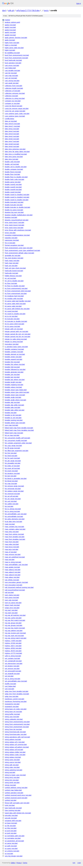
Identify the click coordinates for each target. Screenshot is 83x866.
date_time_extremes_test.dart (15, 149)
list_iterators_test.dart (12, 473)
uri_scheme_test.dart (12, 851)
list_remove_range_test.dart (14, 486)
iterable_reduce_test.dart (13, 387)
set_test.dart (9, 676)
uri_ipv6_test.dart (11, 833)
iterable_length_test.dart (13, 382)
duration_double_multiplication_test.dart (19, 215)
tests (46, 10)
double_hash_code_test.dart (14, 179)
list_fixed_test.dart (11, 456)
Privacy (18, 863)
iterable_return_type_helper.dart (16, 390)
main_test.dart (10, 524)
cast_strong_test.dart (12, 81)
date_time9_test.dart (12, 146)
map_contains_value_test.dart (15, 529)
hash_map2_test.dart (12, 260)
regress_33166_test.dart (13, 643)
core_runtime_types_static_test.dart (17, 113)
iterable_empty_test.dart (13, 357)
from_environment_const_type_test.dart (19, 248)
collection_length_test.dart (14, 88)
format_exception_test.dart (14, 245)
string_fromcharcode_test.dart (15, 732)
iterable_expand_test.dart (13, 359)
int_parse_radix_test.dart (13, 306)
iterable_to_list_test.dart (13, 415)
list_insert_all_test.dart (12, 468)
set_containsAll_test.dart (13, 661)
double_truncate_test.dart (14, 205)
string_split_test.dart (12, 765)
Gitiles (13, 863)
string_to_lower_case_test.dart (15, 775)
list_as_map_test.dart (12, 435)
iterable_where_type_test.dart (15, 423)
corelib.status (9, 119)
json (79, 863)
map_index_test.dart (12, 544)
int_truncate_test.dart (12, 319)
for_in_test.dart (10, 243)
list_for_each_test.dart (12, 458)
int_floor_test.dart (11, 283)
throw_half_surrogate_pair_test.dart (17, 803)
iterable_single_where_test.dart (15, 400)
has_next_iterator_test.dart (14, 258)
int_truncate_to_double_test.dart (16, 321)
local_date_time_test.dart (13, 521)
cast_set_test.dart (11, 78)
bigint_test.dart (10, 50)
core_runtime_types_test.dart (15, 116)
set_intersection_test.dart (13, 663)
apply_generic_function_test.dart (16, 37)
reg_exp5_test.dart (11, 613)
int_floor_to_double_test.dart (15, 286)
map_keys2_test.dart (12, 547)
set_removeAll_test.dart (13, 671)
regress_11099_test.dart (13, 641)
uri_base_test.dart (11, 823)
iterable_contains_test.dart (14, 352)
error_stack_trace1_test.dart (14, 222)
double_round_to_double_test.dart (16, 200)
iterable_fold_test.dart (12, 367)
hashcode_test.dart (11, 273)
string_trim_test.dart (12, 780)
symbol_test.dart (10, 800)
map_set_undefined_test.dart (15, 557)
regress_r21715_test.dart (13, 653)
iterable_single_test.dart (13, 397)
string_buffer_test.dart (12, 714)
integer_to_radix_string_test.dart (16, 339)
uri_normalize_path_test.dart (14, 836)
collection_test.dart (11, 96)
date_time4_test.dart (12, 134)
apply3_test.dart (10, 27)
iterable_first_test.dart (12, 362)
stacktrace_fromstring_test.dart (16, 701)
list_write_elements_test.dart (15, 519)
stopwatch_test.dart (12, 706)
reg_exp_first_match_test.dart (15, 620)
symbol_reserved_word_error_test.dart (18, 795)
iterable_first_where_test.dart (15, 364)
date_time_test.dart (11, 159)
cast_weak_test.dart (12, 83)
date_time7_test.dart (12, 141)
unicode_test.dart (11, 818)
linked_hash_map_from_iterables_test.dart (19, 430)
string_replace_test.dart (13, 757)
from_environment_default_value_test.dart (19, 253)
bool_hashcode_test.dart (13, 60)
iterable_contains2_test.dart (14, 349)
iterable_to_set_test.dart (13, 418)
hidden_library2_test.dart (13, 276)
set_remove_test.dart (12, 668)
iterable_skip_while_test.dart (14, 405)
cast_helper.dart (10, 68)
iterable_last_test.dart (12, 377)
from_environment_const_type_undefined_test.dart (22, 250)
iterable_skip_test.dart (12, 402)
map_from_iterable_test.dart (14, 537)
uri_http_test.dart (11, 828)
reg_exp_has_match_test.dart (15, 628)
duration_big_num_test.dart (14, 212)
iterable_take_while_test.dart (14, 410)
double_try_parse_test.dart (14, 210)
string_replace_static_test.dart (15, 755)
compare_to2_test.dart (13, 101)
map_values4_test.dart (12, 575)
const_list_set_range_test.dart (15, 111)
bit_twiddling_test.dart (12, 53)
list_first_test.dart (11, 453)
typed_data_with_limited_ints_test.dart (18, 813)
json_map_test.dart (11, 425)
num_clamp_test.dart (12, 595)
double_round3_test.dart (13, 187)
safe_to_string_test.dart (13, 656)
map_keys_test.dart (11, 549)
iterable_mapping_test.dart (14, 385)
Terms (25, 863)
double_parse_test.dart (13, 182)
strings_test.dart (10, 785)
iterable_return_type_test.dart (15, 395)
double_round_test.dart (13, 192)
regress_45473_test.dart (13, 651)
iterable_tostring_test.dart (14, 420)
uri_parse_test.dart (11, 843)
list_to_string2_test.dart (13, 509)
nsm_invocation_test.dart (13, 585)
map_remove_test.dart (13, 554)
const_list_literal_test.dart (13, 106)
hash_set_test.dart (11, 266)
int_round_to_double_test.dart (15, 314)
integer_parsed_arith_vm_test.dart (16, 331)
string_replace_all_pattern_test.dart (17, 747)
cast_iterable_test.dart (12, 70)
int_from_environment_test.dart (16, 293)
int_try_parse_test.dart (12, 326)
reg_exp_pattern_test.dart (13, 630)
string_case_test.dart (12, 717)
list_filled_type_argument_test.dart (16, 451)
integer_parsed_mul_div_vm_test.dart (17, 336)
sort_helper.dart (10, 686)
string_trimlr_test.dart (12, 782)
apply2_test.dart (10, 25)
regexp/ (7, 20)
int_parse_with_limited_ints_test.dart (17, 309)
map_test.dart (9, 559)
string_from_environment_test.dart (17, 727)
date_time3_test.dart (12, 131)
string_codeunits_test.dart (14, 719)
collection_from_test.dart (13, 86)
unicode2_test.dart (11, 815)
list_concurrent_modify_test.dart (16, 440)
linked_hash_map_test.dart (14, 433)
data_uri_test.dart (11, 121)
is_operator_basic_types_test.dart (16, 347)
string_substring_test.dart (13, 770)
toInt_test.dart (10, 805)
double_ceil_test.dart (12, 164)
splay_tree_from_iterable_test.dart (16, 691)
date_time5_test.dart (12, 136)
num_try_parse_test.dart (13, 603)
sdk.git (11, 10)
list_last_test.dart (10, 476)
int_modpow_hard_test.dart (14, 296)
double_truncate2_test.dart (14, 202)
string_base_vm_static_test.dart (15, 709)
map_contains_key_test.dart (14, 526)
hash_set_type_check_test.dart (15, 268)
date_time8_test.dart (12, 144)
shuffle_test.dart (10, 684)
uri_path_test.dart (11, 846)
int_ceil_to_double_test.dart (14, 281)
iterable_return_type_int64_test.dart (17, 392)
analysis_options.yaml (12, 22)
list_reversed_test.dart (12, 494)
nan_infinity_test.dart (12, 580)
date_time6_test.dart (12, 139)
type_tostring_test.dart (12, 810)
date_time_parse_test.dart (14, 157)
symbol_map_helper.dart (13, 790)
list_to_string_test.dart (12, 511)
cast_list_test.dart (11, 73)
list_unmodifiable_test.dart (14, 516)
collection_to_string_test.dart (15, 98)
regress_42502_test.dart (13, 648)
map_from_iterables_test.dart (15, 539)
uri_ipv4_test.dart (11, 831)
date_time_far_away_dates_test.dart (17, 151)
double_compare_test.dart (14, 169)
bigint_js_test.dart (11, 45)
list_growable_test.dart (12, 463)
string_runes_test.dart (12, 760)
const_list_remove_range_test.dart (17, 108)
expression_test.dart (12, 240)
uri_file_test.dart (10, 826)
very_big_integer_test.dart (13, 856)
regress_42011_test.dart (13, 646)
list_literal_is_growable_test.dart (16, 478)
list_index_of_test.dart (12, 466)
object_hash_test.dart (12, 605)
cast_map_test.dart (11, 75)
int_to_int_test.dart (11, 316)
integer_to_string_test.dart (14, 342)
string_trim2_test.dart (12, 777)
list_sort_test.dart (11, 501)
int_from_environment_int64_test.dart (18, 291)
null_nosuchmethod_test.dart (15, 590)
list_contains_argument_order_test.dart (18, 443)
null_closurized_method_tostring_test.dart (19, 587)
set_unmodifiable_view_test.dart (16, 681)
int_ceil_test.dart (10, 278)
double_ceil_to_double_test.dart (16, 167)
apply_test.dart (10, 40)
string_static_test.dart (12, 767)
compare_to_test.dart (12, 103)
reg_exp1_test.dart (11, 610)
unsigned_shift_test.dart (13, 821)
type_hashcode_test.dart (13, 808)
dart (4, 10)
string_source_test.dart (13, 762)
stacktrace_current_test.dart (14, 699)
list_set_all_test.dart (11, 496)
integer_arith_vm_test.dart (14, 329)
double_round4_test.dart (13, 189)
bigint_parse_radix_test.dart (14, 48)
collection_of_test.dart (12, 91)
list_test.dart (9, 506)
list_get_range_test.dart (13, 461)
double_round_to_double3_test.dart (17, 197)
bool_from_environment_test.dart (16, 58)
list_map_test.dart (11, 483)
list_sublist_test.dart (11, 504)
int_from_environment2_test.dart (16, 288)
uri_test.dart (9, 853)
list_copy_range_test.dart (13, 445)
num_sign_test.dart (11, 600)
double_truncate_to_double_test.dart (17, 207)
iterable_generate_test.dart (14, 372)
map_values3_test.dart (12, 572)
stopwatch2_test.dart (12, 704)
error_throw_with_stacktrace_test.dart (18, 230)
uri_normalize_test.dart (13, 838)
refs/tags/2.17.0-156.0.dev (28, 10)
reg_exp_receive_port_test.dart (15, 633)
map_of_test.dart (11, 552)
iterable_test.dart (11, 413)
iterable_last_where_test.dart (15, 379)
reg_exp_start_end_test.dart (14, 636)
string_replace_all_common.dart (16, 744)
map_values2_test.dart (12, 570)
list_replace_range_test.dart (14, 491)
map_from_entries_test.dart (14, 534)
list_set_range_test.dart (13, 499)
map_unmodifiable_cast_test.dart (16, 564)
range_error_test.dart (12, 608)
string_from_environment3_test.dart (17, 724)
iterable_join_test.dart (12, 374)
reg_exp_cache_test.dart (13, 618)
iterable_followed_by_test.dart (15, 369)
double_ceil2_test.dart (12, 162)
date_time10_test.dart (12, 124)
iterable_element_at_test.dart (15, 354)
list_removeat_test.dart (13, 489)
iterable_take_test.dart (12, 407)
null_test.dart (9, 592)
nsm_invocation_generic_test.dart (16, 582)
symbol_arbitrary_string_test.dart (16, 787)
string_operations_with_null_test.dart (17, 737)
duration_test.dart (11, 217)
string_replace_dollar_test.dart (15, 752)
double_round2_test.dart (13, 184)
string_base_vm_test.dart (13, 711)
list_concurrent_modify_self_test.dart (17, 438)
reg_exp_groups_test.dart (13, 625)
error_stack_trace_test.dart (14, 228)
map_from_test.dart (12, 542)
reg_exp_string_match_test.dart (15, 638)
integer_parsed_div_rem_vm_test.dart (17, 334)
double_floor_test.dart (12, 174)
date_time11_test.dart (12, 126)
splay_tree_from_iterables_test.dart (17, 694)
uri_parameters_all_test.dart (14, 841)
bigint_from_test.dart (12, 43)
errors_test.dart (10, 233)
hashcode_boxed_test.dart (14, 271)
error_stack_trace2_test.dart (14, 225)
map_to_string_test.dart (13, 562)
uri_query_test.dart (11, 848)
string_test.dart (10, 772)
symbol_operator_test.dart (14, 793)
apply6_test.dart (10, 35)
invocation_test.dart (12, 344)
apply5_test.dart (10, 32)
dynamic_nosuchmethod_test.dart (16, 220)
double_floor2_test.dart (13, 172)
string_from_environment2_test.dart (17, 722)
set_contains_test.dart (12, 658)
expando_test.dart (11, 238)
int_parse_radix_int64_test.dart (15, 304)
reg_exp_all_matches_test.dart (15, 615)
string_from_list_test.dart (13, 729)
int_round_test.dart (11, 311)
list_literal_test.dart (11, 481)
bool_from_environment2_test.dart (17, 55)
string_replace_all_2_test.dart (15, 742)
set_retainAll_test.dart (12, 674)
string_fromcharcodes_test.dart (16, 734)
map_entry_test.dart (12, 532)
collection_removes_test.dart (15, 93)
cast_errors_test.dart (12, 65)
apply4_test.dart (10, 30)
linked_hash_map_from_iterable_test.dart (19, 428)
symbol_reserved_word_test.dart (16, 798)
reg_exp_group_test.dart (13, 623)
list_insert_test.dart (11, 471)
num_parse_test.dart (12, 597)
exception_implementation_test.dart (17, 235)
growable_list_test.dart (12, 255)
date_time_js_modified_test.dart (16, 154)
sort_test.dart (9, 689)
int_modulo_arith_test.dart (14, 298)
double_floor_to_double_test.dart (16, 177)
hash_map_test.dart (11, 263)
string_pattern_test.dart (13, 739)
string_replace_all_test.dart (14, 749)
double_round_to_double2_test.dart (17, 194)
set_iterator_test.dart (12, 666)
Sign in (78, 3)
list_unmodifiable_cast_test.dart (16, 514)
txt (74, 863)
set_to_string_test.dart (12, 679)
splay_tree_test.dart (11, 696)
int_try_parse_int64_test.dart (14, 324)
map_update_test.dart (12, 567)
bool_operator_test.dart (13, 63)
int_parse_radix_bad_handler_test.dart (18, 301)
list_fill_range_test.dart (12, 448)
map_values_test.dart (12, 577)
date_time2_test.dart (12, 129)
